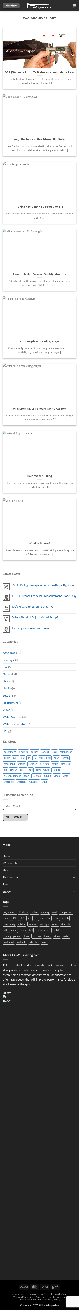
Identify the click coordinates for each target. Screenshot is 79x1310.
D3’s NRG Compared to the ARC (32, 606)
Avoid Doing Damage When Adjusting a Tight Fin (43, 585)
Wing (6, 731)
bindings (23, 751)
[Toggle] (74, 863)
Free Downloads (30, 1294)
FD (22, 757)
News (6, 681)
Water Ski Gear (12, 717)
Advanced (9, 652)
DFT (15, 757)
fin (29, 757)
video (57, 775)
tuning (47, 775)
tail (31, 769)
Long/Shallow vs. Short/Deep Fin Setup (39, 139)
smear (13, 769)
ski (5, 769)
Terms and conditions (31, 1299)
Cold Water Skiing (39, 476)
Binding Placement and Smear (31, 628)
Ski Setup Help (43, 1297)
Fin (5, 667)
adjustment (10, 751)
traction (37, 775)
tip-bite (56, 769)
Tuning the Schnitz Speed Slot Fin (39, 206)
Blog (5, 884)
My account (59, 1297)
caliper (34, 751)
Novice (7, 688)
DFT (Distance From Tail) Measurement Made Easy (44, 596)
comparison (66, 751)
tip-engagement (12, 775)
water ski (9, 781)
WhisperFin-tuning (23, 1297)
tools (26, 775)
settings (44, 763)
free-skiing (45, 757)
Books (15, 1294)
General (8, 674)
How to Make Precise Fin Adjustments (39, 274)
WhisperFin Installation (53, 1294)
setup (55, 763)
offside (21, 763)
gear (56, 757)
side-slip (65, 763)
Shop (6, 870)
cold (54, 751)
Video (6, 709)
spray (23, 769)
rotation (32, 763)
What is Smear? (40, 543)
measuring (9, 763)
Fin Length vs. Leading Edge (39, 341)
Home (6, 856)
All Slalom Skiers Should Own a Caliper (39, 408)
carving (45, 751)
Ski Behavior (10, 702)
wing (44, 781)
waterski (21, 781)
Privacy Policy (52, 1299)
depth (7, 757)
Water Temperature (15, 724)
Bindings (8, 660)
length (65, 757)
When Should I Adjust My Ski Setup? (35, 617)
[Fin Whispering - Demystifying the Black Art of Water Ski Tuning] (39, 5)
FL (34, 757)
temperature (42, 769)
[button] (74, 5)
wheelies (34, 781)
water (66, 775)
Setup (6, 695)
